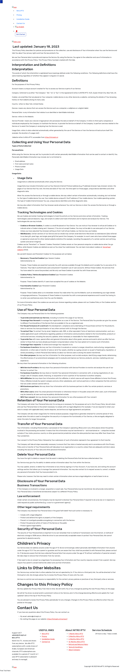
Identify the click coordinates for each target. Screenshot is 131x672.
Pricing (19, 15)
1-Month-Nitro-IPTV (76, 634)
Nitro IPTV (20, 11)
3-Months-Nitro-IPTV (76, 636)
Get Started (20, 34)
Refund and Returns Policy (78, 644)
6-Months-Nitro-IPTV (76, 639)
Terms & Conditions (76, 647)
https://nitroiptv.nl (51, 137)
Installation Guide (23, 19)
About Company (74, 650)
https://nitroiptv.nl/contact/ (57, 619)
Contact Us (21, 23)
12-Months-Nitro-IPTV (77, 642)
